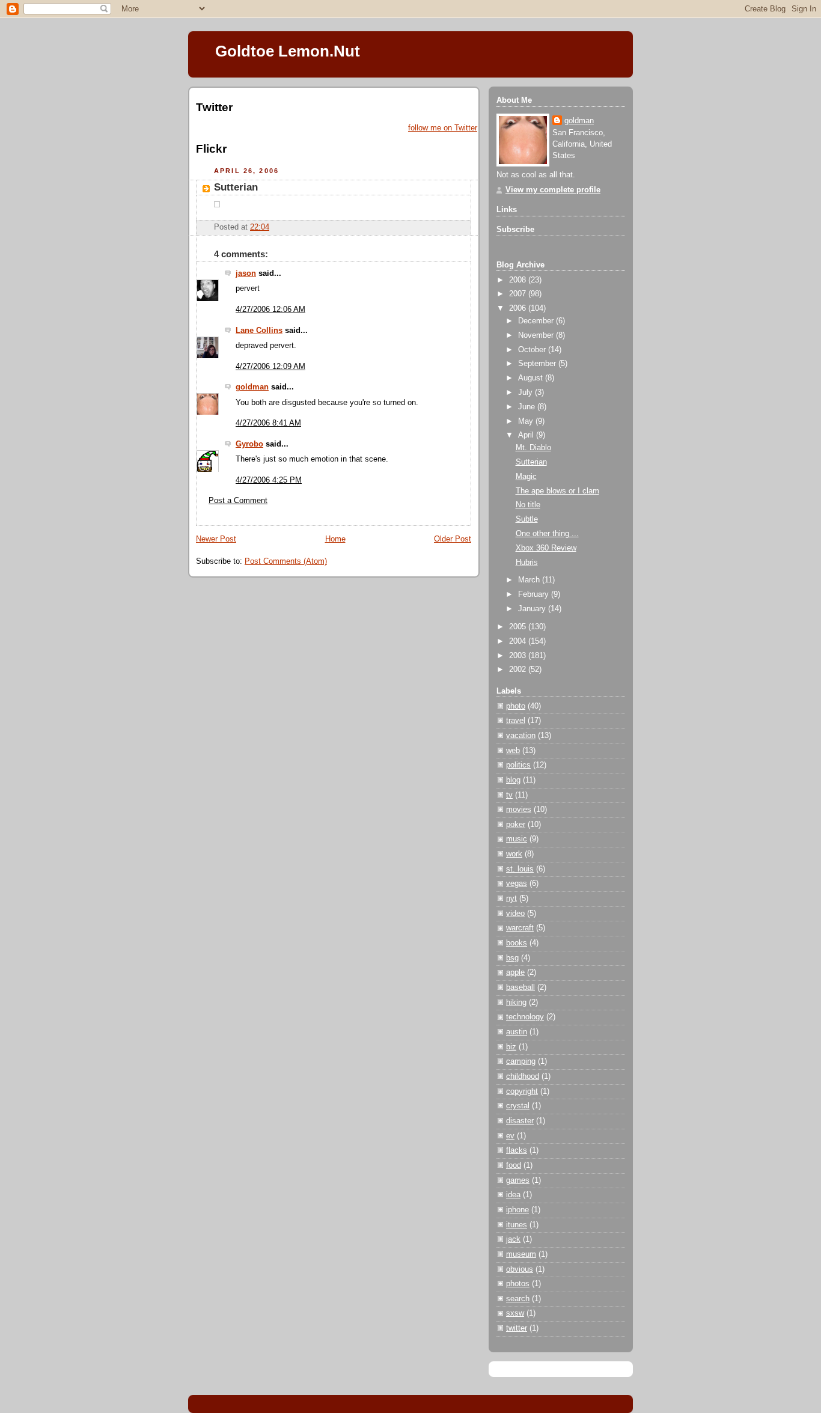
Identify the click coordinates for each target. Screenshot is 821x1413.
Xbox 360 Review (546, 548)
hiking (516, 1002)
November (537, 335)
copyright (522, 1091)
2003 (518, 656)
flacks (516, 1150)
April (527, 435)
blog (513, 780)
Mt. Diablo (533, 448)
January (533, 609)
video (515, 913)
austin (516, 1032)
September (538, 363)
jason (246, 273)
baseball (520, 987)
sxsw (515, 1313)
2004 (518, 641)
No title (528, 505)
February (534, 594)
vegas (516, 883)
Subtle (527, 519)
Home (335, 539)
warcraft (520, 928)
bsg (512, 958)
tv (509, 795)
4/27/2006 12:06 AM (270, 309)
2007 (518, 294)
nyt (511, 898)
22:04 (259, 227)
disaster (520, 1121)
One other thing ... (547, 533)
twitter (516, 1328)
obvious (519, 1269)
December (537, 321)
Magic (526, 476)
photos (518, 1284)
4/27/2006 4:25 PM (269, 480)
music (516, 839)
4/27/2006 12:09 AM (270, 366)
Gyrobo (249, 444)
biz (511, 1047)
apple (515, 972)
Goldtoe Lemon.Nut (287, 51)
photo (515, 706)
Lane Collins (259, 330)
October (533, 350)
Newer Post (216, 539)
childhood (522, 1076)
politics (518, 765)
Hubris (527, 562)
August (531, 378)
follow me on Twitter (442, 128)
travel (515, 720)
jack (513, 1239)
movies (518, 809)
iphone (517, 1210)
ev (510, 1136)
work (514, 854)
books (516, 943)
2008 (518, 280)
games (518, 1180)
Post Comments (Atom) (286, 561)
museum (521, 1254)
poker (515, 824)
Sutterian (236, 187)
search (518, 1299)
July (526, 392)
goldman (252, 387)
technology (525, 1017)
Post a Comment (238, 500)
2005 (518, 627)
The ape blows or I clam (557, 491)
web (513, 750)
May (527, 421)
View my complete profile (552, 190)
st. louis (520, 869)
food (513, 1165)
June (527, 407)
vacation (521, 735)
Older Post (452, 539)
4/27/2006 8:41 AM (268, 423)
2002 (518, 669)
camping (521, 1061)
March (530, 580)
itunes (516, 1225)
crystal (518, 1106)
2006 (518, 308)
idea (513, 1195)
